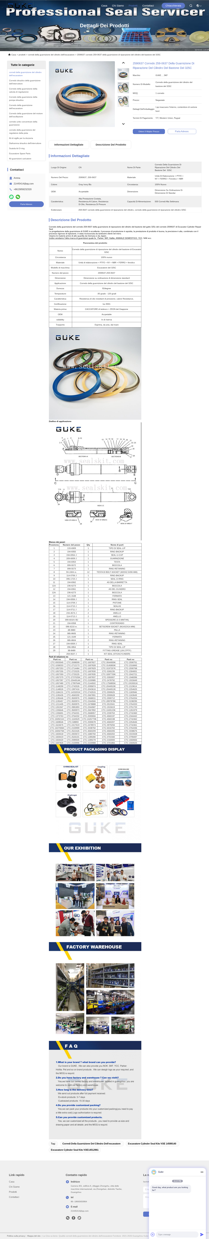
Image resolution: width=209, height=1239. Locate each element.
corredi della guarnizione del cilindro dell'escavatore (51, 55)
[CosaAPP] (11, 196)
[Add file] (153, 1234)
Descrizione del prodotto (111, 144)
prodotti (133, 5)
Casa (104, 5)
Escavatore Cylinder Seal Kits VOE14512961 (75, 1150)
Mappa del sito (34, 1236)
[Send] (202, 1234)
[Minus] (202, 1172)
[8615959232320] (79, 1219)
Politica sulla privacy (16, 1236)
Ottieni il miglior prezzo (148, 131)
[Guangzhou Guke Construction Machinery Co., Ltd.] (20, 5)
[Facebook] (73, 1219)
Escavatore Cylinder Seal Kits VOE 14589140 (152, 1143)
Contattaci (148, 5)
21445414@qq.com (24, 183)
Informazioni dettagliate (68, 144)
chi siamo (118, 5)
